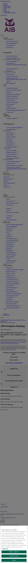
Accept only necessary (14, 556)
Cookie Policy (5, 548)
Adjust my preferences (14, 551)
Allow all (14, 560)
